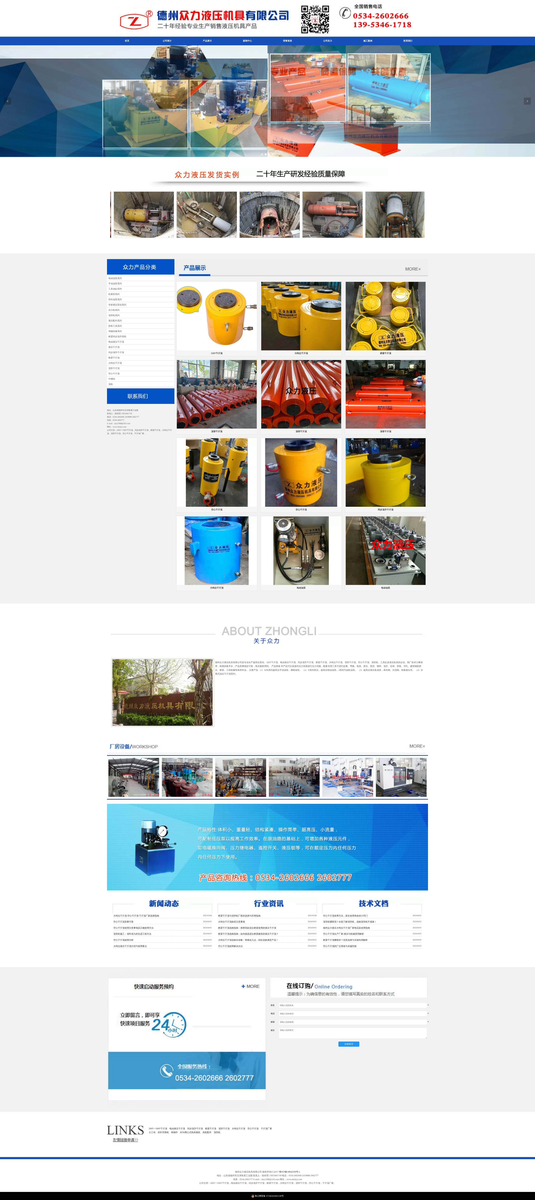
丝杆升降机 (163, 1132)
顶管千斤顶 (224, 1128)
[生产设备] (133, 777)
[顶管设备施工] (127, 215)
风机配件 (207, 1132)
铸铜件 (174, 1132)
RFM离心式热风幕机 (190, 1132)
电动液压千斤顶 (177, 1128)
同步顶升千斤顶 (195, 1128)
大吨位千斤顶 (238, 1128)
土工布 (152, 1132)
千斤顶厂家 (266, 1128)
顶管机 (217, 1132)
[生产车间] (401, 777)
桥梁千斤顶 (210, 1128)
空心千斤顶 (253, 1128)
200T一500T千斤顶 (158, 1128)
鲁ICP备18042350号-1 (289, 1172)
